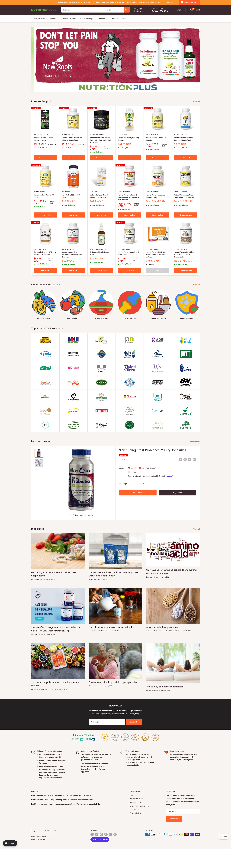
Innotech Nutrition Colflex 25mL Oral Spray (43, 139)
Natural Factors (68, 134)
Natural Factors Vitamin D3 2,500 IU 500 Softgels (72, 139)
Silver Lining (124, 460)
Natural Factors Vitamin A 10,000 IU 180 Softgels (183, 139)
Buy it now (177, 492)
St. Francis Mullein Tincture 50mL (100, 253)
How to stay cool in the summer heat (165, 686)
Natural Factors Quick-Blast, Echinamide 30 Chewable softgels (156, 254)
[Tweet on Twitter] (189, 459)
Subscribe (134, 722)
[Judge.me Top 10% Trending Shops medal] (155, 737)
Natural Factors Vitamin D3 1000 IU (156, 139)
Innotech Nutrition (41, 134)
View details (195, 441)
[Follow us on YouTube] (110, 834)
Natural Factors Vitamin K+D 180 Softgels (128, 253)
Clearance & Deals (69, 19)
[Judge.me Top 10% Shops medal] (145, 737)
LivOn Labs (94, 192)
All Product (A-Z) (38, 19)
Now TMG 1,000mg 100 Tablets (71, 196)
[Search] (127, 10)
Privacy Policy (135, 813)
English (35, 831)
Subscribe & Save (191, 2)
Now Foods (66, 192)
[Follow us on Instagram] (106, 834)
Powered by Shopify (38, 839)
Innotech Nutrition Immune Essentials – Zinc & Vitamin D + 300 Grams (101, 140)
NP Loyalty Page (86, 19)
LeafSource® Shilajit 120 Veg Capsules (128, 139)
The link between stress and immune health (111, 627)
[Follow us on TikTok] (115, 834)
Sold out (157, 271)
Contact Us (102, 19)
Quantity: (123, 484)
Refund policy (135, 802)
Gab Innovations (40, 249)
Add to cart (73, 158)
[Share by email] (194, 459)
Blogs (124, 19)
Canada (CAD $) (50, 831)
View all (196, 102)
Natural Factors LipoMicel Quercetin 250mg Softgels (184, 196)
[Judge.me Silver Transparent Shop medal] (125, 737)
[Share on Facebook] (180, 459)
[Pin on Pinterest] (185, 459)
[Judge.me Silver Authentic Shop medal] (115, 737)
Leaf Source (122, 134)
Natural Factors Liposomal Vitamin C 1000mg (155, 196)
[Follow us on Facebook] (92, 834)
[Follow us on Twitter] (96, 834)
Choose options (45, 158)
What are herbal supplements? (162, 627)
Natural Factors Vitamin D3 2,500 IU (44, 196)
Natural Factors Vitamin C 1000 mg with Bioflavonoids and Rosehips (128, 197)
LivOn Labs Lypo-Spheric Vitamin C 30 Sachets (99, 196)
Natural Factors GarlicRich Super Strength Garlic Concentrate (184, 254)
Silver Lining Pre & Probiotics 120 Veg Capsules (152, 450)
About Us (114, 19)
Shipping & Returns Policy (140, 806)
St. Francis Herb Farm (98, 249)
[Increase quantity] (143, 483)
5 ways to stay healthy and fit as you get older (113, 682)
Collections (53, 19)
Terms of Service (136, 799)
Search (132, 795)
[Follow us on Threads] (101, 834)
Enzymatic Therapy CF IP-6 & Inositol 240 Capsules (45, 253)
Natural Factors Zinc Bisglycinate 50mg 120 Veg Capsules (72, 254)
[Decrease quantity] (130, 483)
